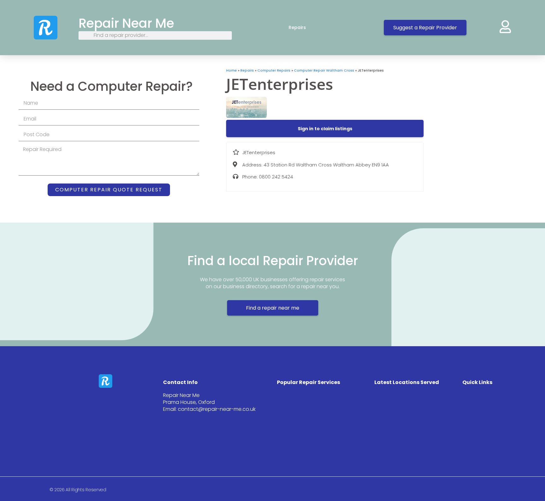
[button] (325, 128)
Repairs (297, 27)
